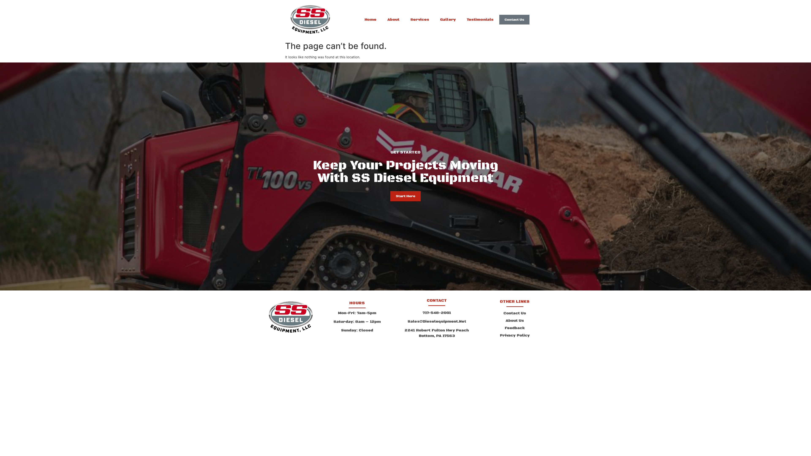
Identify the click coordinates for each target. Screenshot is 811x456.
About (393, 19)
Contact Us (514, 313)
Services (419, 19)
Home (370, 19)
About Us (515, 321)
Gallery (448, 19)
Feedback (515, 328)
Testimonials (480, 19)
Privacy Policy (515, 335)
